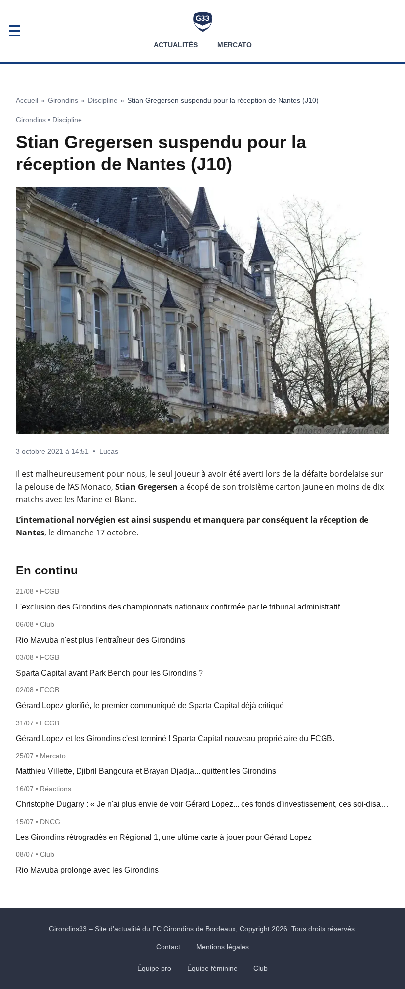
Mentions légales (222, 947)
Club (260, 968)
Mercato (234, 45)
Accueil (27, 100)
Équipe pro (154, 968)
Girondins (63, 100)
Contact (168, 947)
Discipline (103, 100)
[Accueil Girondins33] (202, 22)
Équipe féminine (212, 968)
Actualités (176, 45)
